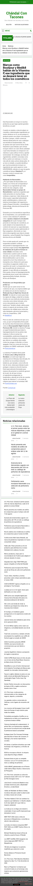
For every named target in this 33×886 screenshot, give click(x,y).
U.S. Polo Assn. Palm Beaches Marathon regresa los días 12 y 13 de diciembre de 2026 (16, 861)
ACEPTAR (16, 884)
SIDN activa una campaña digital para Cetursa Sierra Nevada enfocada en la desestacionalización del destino (15, 598)
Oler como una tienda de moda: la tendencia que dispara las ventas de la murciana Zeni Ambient (16, 606)
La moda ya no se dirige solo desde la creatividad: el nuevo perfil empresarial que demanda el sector (17, 811)
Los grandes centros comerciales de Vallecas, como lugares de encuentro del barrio (16, 702)
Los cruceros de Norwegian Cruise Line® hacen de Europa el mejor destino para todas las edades (16, 710)
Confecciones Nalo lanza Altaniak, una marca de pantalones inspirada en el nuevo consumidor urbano (17, 540)
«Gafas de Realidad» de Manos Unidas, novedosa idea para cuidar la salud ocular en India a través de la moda (17, 793)
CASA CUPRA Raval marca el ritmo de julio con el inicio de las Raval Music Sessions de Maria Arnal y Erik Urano (17, 660)
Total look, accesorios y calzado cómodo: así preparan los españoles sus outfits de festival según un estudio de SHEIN (17, 636)
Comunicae (11, 388)
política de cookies (23, 881)
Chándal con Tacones (16, 15)
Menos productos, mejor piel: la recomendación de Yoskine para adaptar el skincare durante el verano (17, 556)
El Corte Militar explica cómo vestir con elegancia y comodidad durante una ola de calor (17, 628)
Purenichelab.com (11, 383)
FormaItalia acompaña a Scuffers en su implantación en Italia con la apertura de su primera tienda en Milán (16, 718)
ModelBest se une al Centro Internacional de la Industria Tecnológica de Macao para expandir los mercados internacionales (17, 668)
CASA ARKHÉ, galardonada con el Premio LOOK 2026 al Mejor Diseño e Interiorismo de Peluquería (17, 769)
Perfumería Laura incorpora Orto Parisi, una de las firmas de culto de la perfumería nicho (17, 570)
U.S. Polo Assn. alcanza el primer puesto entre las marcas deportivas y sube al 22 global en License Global (20, 430)
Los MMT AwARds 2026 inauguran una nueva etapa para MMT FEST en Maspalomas (16, 841)
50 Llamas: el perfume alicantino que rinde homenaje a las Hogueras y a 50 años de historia (17, 747)
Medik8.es (8, 315)
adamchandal (9, 83)
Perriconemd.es (10, 348)
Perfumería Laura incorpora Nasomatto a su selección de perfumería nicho (17, 2)
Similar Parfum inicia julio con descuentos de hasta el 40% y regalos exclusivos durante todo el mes (17, 686)
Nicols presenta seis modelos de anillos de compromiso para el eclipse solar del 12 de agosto (19, 449)
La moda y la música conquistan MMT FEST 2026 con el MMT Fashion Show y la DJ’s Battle (17, 827)
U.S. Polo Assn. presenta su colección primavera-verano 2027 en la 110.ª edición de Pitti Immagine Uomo (17, 777)
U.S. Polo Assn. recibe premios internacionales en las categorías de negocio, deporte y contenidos (15, 694)
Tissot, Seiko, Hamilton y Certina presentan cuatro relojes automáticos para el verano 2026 (17, 578)
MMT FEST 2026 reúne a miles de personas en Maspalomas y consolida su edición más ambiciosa (16, 819)
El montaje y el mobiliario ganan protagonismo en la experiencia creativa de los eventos (17, 614)
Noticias (7, 60)
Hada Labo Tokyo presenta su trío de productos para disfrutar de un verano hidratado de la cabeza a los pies (15, 548)
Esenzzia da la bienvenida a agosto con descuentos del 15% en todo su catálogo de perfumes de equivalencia (20, 467)
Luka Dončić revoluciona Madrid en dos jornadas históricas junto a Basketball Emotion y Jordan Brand (16, 785)
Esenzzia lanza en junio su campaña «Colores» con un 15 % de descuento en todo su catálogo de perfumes (16, 761)
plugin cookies (28, 884)
